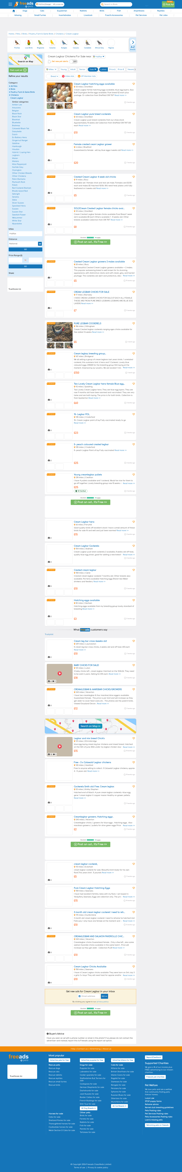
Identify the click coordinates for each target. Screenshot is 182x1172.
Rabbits (83, 11)
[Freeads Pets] (26, 3)
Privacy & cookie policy (98, 1168)
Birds (102, 11)
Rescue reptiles (55, 1078)
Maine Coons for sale (120, 1075)
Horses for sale (56, 1114)
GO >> (104, 996)
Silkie (14, 200)
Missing (17, 15)
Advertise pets (59, 1060)
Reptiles (161, 11)
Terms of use (79, 1168)
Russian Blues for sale (121, 1095)
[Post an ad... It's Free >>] (90, 248)
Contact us (82, 1049)
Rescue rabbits (55, 1075)
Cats (42, 11)
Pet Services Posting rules (156, 1114)
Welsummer (17, 218)
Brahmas (16, 126)
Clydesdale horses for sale (61, 1127)
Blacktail (16, 120)
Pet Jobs (164, 15)
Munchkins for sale (119, 1102)
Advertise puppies (92, 1060)
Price (111, 69)
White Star (16, 221)
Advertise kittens (123, 1060)
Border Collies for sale (90, 1097)
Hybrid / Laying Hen (21, 152)
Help (73, 1049)
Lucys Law (149, 1098)
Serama (15, 197)
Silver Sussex (18, 203)
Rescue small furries (58, 1082)
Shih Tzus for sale (87, 1104)
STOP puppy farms (153, 1101)
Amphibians (139, 11)
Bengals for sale (118, 1085)
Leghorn (16, 155)
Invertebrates (65, 15)
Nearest (131, 69)
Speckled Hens (19, 206)
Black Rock (17, 114)
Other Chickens (19, 176)
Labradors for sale (88, 1072)
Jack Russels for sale (89, 1094)
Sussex (15, 209)
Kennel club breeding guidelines (159, 1107)
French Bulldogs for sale (90, 1101)
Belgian (15, 111)
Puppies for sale (87, 1068)
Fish (119, 11)
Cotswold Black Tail (20, 128)
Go (25, 249)
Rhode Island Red (20, 191)
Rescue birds (54, 1085)
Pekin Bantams (18, 179)
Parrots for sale (86, 1129)
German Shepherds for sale (92, 1087)
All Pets (14, 86)
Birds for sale (86, 1115)
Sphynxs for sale (118, 1092)
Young (64, 69)
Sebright (16, 194)
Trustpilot (49, 634)
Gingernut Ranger (20, 140)
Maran (15, 158)
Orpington (16, 170)
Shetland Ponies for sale (59, 1120)
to (25, 260)
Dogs (25, 11)
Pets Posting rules (153, 1111)
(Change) (48, 4)
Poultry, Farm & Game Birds (23, 92)
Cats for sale (117, 1065)
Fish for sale (85, 1126)
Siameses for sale (119, 1082)
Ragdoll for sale (118, 1078)
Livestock (88, 15)
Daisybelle (17, 131)
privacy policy (102, 1002)
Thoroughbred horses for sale (62, 1124)
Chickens (15, 95)
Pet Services (141, 15)
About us (107, 1049)
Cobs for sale (54, 1117)
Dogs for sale (86, 1065)
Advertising (95, 1049)
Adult (73, 69)
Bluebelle (16, 123)
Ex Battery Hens (19, 137)
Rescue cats (54, 1072)
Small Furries (40, 15)
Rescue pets (54, 1065)
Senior (82, 69)
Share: (11, 273)
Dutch (14, 134)
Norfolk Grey (17, 167)
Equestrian (62, 11)
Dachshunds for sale (89, 1091)
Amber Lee (17, 105)
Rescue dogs (54, 1068)
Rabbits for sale (87, 1122)
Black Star (16, 117)
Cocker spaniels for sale (90, 1075)
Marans (15, 161)
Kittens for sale (118, 1068)
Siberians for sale (119, 1098)
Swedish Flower (19, 215)
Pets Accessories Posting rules (158, 1117)
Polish (14, 185)
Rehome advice (152, 1104)
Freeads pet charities (155, 1077)
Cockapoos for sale (88, 1084)
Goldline (15, 143)
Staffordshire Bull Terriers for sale (92, 1079)
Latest (103, 69)
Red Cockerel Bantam (21, 188)
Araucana (16, 108)
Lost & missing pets (154, 1120)
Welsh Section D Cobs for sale (62, 1130)
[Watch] (133, 84)
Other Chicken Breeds (22, 173)
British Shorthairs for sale (122, 1072)
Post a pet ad (16, 70)
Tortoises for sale (87, 1132)
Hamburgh (17, 146)
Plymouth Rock (18, 182)
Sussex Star (17, 212)
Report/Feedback (153, 1057)
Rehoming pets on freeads (157, 1125)
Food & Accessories (114, 15)
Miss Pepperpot (19, 164)
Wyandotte (17, 224)
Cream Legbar (16, 98)
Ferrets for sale (86, 1119)
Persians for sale (118, 1088)
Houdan (15, 149)
